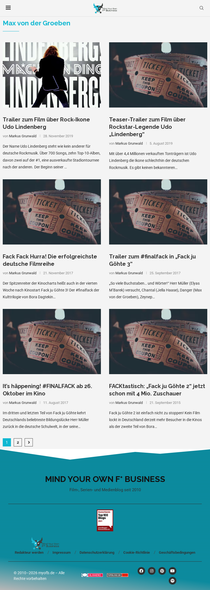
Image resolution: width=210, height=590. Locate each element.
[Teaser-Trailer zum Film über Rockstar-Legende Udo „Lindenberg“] (158, 75)
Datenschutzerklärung (97, 552)
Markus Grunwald (22, 136)
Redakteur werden (29, 552)
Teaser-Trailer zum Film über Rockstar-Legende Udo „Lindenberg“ (147, 127)
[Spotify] (172, 581)
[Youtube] (172, 571)
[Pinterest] (162, 571)
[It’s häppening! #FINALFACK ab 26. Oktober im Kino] (52, 341)
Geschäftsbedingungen (177, 552)
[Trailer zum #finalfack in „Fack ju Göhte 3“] (158, 212)
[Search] (201, 8)
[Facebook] (141, 571)
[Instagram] (152, 571)
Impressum (61, 552)
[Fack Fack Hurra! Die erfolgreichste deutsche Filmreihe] (52, 212)
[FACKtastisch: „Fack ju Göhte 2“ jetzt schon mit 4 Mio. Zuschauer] (158, 341)
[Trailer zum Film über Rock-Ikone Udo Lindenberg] (52, 75)
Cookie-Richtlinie (136, 552)
